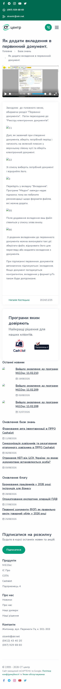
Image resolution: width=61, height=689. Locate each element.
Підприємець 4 (11, 586)
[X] (25, 4)
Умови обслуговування (34, 674)
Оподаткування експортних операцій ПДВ (29, 499)
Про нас (7, 605)
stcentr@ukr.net (15, 16)
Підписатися (13, 549)
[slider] (14, 93)
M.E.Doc (7, 565)
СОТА (5, 575)
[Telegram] (9, 4)
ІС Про (6, 570)
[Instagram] (14, 4)
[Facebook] (3, 4)
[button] (48, 27)
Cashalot (7, 581)
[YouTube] (19, 4)
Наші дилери (10, 610)
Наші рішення (10, 615)
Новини (7, 599)
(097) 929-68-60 (15, 9)
